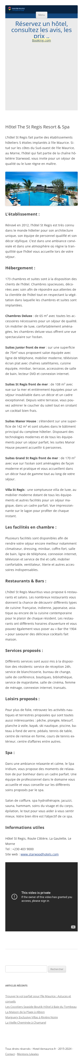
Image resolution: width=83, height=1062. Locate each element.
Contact (10, 1054)
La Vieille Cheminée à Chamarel (25, 1022)
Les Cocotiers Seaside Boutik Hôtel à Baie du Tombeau (41, 1007)
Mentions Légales (28, 1054)
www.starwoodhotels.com (40, 854)
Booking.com (41, 40)
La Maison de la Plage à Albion (25, 1012)
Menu (41, 14)
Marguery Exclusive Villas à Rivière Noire (31, 1017)
